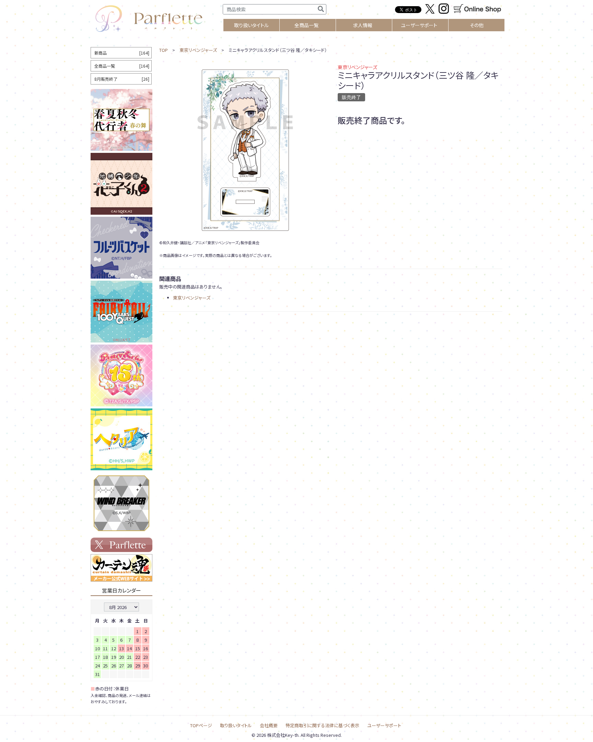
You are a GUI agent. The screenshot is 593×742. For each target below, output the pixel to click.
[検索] (321, 9)
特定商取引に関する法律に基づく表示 (322, 725)
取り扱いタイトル (236, 725)
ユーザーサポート (419, 25)
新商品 (121, 53)
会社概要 (269, 725)
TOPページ (201, 725)
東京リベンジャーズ (198, 50)
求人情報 (362, 25)
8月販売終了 (121, 79)
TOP (163, 50)
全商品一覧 (306, 25)
